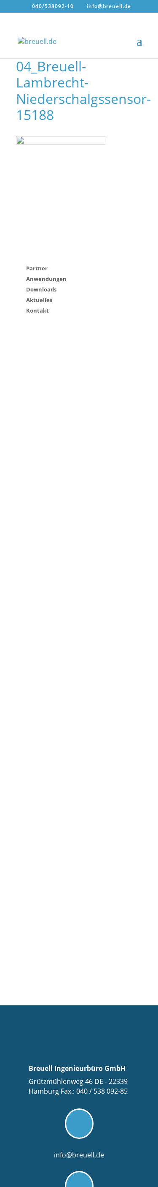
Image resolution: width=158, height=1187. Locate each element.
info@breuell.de (79, 1155)
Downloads (41, 289)
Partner (37, 268)
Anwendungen (46, 279)
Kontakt (37, 310)
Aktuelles (39, 300)
